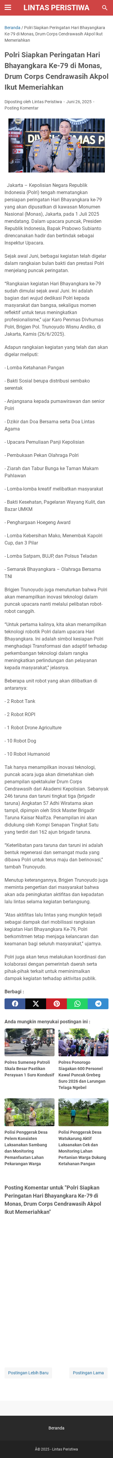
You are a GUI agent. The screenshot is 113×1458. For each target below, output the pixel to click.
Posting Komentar (22, 108)
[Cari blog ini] (104, 7)
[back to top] (101, 1444)
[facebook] (15, 1003)
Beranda (56, 1428)
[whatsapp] (77, 1003)
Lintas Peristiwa (56, 7)
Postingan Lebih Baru (28, 1372)
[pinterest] (56, 1003)
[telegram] (98, 1003)
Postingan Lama (88, 1372)
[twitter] (35, 1003)
